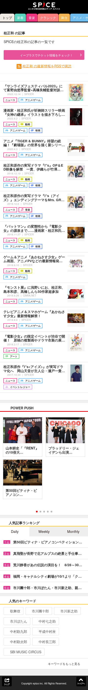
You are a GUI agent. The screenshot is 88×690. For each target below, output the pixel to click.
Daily (15, 531)
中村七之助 (47, 621)
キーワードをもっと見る (64, 664)
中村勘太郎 (18, 641)
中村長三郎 (47, 641)
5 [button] (51, 511)
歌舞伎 (15, 611)
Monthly (73, 531)
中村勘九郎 (18, 631)
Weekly (44, 531)
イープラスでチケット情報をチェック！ (46, 55)
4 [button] (48, 511)
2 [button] (40, 511)
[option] (44, 459)
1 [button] (37, 511)
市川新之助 (68, 611)
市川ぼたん (18, 621)
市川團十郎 (40, 611)
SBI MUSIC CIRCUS (25, 651)
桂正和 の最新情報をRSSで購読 (46, 65)
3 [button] (44, 511)
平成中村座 (47, 631)
